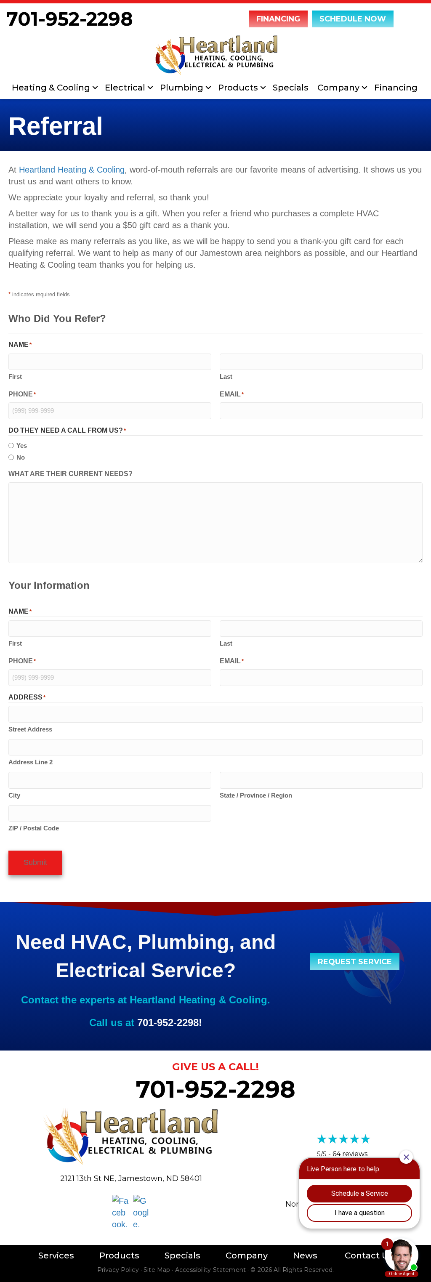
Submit (35, 862)
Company (338, 87)
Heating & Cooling (51, 87)
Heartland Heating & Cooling (72, 169)
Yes (21, 445)
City (14, 795)
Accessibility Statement (210, 1270)
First (15, 376)
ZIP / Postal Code (33, 828)
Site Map (157, 1270)
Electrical (125, 87)
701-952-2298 (69, 18)
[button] (95, 87)
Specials (291, 87)
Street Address (30, 729)
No (20, 457)
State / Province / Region (256, 795)
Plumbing (181, 87)
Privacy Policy (118, 1270)
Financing (396, 87)
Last (226, 376)
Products (238, 87)
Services (56, 1255)
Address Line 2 (30, 762)
